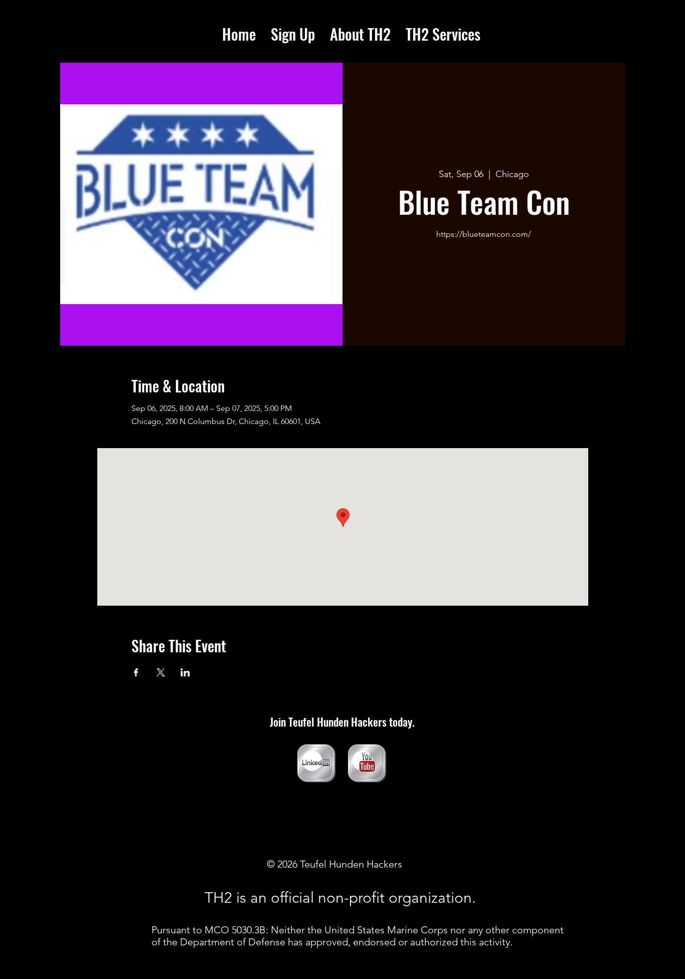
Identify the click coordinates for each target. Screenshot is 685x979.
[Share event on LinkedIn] (185, 672)
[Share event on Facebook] (136, 672)
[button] (443, 34)
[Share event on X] (160, 672)
